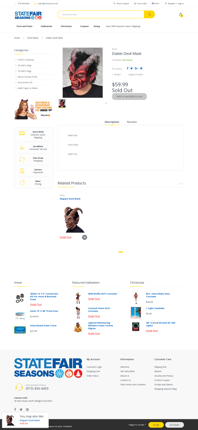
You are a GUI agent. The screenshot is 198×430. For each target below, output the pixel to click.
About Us (124, 375)
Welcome (124, 367)
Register (171, 3)
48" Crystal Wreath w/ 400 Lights (160, 324)
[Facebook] (127, 68)
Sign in (181, 3)
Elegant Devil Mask (70, 198)
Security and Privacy (163, 375)
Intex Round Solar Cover (43, 325)
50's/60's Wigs (24, 65)
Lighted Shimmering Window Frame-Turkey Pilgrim (100, 325)
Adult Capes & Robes (28, 88)
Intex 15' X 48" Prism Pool (44, 310)
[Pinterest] (141, 68)
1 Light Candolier (155, 308)
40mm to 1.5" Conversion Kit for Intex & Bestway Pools (44, 296)
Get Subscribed (127, 371)
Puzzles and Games (163, 384)
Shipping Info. (160, 367)
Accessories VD (25, 82)
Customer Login (94, 367)
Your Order (142, 3)
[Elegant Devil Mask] (10, 420)
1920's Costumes (26, 59)
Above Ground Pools (27, 76)
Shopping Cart (93, 371)
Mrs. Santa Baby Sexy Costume (158, 295)
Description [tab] (112, 122)
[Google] (136, 68)
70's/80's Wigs (24, 71)
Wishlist (118, 69)
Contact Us (125, 380)
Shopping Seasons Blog (165, 388)
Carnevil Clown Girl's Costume (99, 310)
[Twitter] (131, 68)
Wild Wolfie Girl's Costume (102, 293)
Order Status (93, 375)
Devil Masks (33, 37)
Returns (158, 371)
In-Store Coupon (162, 380)
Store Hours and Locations (133, 384)
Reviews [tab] (132, 122)
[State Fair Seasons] (28, 14)
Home (17, 37)
